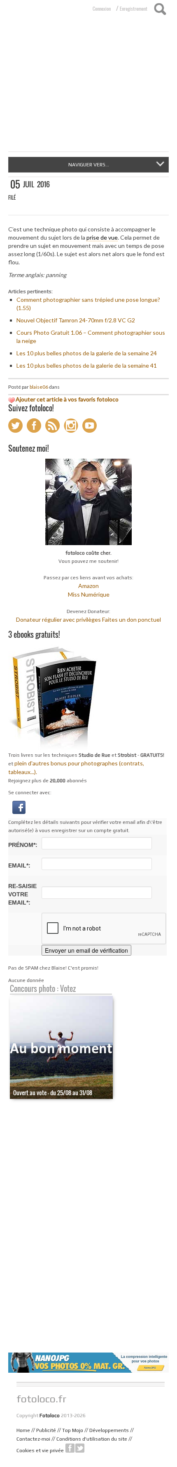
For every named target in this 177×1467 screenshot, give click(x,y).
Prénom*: (22, 845)
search (159, 9)
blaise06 (39, 387)
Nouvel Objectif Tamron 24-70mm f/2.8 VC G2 (75, 320)
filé (12, 197)
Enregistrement (133, 8)
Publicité (46, 1430)
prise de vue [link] (102, 237)
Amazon (88, 585)
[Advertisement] (88, 89)
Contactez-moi (33, 1439)
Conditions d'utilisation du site (91, 1439)
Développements (109, 1430)
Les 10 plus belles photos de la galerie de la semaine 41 (86, 365)
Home (23, 1430)
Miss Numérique (88, 594)
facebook (70, 1448)
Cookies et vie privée (40, 1450)
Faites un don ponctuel (131, 619)
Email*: (19, 865)
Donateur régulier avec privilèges (58, 619)
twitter (79, 1448)
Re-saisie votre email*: (22, 894)
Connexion (102, 8)
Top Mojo (72, 1430)
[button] (19, 806)
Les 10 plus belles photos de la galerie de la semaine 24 (86, 353)
